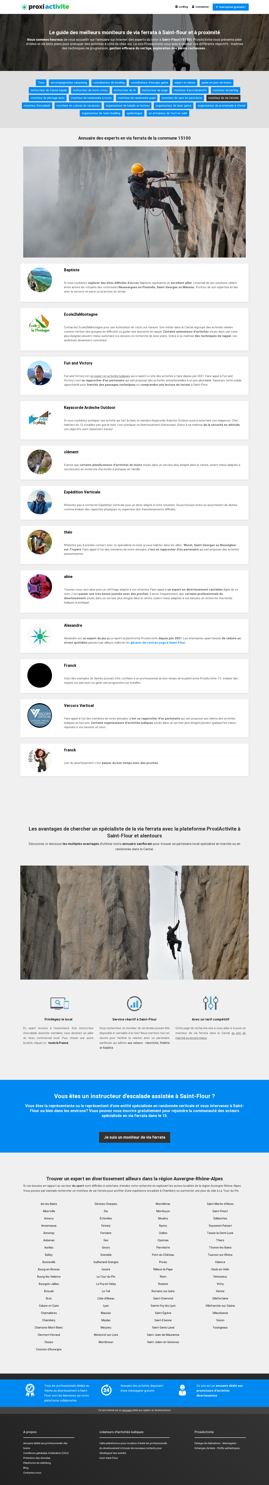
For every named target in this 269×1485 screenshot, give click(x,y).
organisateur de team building (101, 113)
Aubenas (49, 1240)
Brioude (49, 1291)
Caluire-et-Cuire (49, 1305)
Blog (26, 1467)
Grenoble (106, 1254)
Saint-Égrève (163, 1313)
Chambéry (48, 1320)
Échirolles (106, 1218)
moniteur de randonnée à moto (91, 98)
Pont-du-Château (163, 1254)
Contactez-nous (32, 1472)
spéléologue (134, 113)
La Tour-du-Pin (106, 1276)
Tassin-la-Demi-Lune (220, 1233)
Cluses (49, 1342)
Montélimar (163, 1203)
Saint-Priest (220, 1211)
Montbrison (106, 1342)
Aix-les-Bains (49, 1203)
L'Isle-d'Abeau (105, 1298)
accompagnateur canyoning (69, 82)
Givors (106, 1247)
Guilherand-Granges (106, 1262)
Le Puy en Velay (106, 1283)
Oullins (163, 1233)
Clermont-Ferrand (49, 1334)
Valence (220, 1262)
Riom (163, 1276)
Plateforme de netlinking (37, 1462)
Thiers (220, 1240)
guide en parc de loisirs (216, 82)
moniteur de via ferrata (223, 98)
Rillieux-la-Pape (163, 1269)
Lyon (106, 1305)
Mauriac (106, 1313)
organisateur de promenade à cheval (221, 105)
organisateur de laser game (173, 105)
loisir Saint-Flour (108, 1457)
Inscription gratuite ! (232, 7)
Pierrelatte (163, 1247)
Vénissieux (220, 1276)
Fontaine (105, 1233)
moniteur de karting (225, 90)
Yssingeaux (220, 1327)
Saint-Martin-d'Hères (220, 1203)
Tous (41, 82)
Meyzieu (106, 1327)
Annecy (49, 1218)
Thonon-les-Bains (220, 1247)
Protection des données (36, 1457)
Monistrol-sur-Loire (106, 1334)
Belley (49, 1254)
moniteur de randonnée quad (136, 98)
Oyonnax (163, 1240)
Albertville (49, 1211)
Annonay (48, 1233)
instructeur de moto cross (90, 90)
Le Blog (183, 6)
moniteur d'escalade (37, 105)
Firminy (105, 1225)
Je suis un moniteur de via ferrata (134, 1137)
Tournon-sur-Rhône (220, 1254)
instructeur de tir (125, 90)
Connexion (201, 6)
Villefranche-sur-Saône (220, 1305)
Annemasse (49, 1225)
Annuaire (28, 1443)
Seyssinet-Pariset (220, 1225)
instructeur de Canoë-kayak (49, 90)
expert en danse (184, 82)
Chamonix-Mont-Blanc (49, 1327)
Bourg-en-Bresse (49, 1269)
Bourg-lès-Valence (49, 1276)
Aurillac (49, 1247)
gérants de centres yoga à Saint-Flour (158, 642)
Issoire (106, 1269)
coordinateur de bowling (109, 82)
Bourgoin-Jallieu (49, 1283)
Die (106, 1211)
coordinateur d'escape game (149, 82)
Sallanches (220, 1218)
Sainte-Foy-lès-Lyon (163, 1305)
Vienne (220, 1291)
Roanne (163, 1283)
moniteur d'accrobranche (190, 90)
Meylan (105, 1320)
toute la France (58, 1042)
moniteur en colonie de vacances (78, 105)
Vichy (220, 1283)
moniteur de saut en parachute (182, 98)
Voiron (220, 1320)
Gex (106, 1240)
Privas (163, 1262)
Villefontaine (220, 1298)
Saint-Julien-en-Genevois (163, 1342)
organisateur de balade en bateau (127, 105)
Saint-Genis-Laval (163, 1327)
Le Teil (106, 1291)
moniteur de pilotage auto (48, 98)
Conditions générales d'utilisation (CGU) (46, 1453)
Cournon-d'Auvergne (49, 1349)
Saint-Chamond (163, 1298)
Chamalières (49, 1313)
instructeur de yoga (155, 90)
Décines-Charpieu (106, 1203)
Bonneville (49, 1262)
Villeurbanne (220, 1313)
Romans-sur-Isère (163, 1291)
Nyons (163, 1225)
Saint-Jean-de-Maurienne (163, 1334)
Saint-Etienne (163, 1320)
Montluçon (163, 1211)
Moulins (163, 1218)
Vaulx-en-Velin (220, 1269)
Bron (49, 1298)
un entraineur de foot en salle (168, 113)
